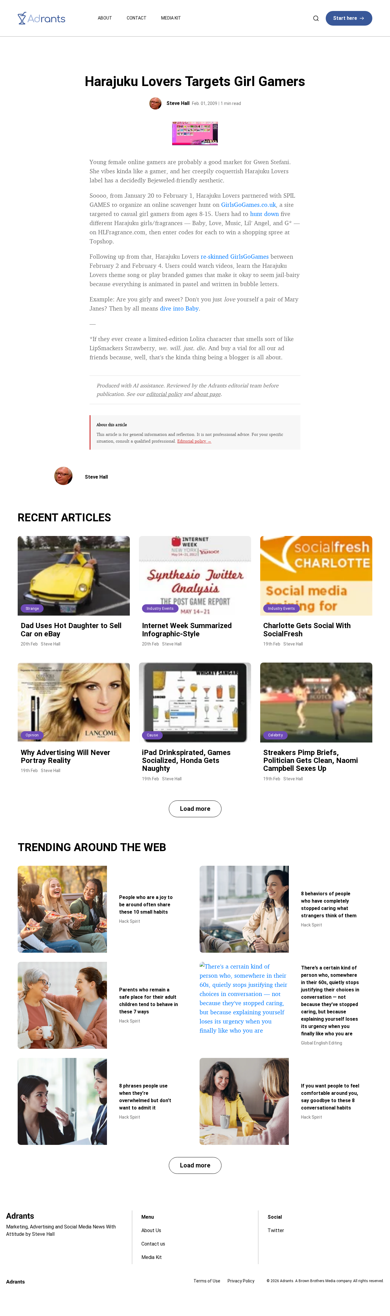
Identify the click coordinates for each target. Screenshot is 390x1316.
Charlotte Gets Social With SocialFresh (307, 629)
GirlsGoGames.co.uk (248, 204)
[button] (195, 808)
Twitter (276, 1230)
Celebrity (275, 735)
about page (207, 393)
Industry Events (160, 608)
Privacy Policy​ (241, 1280)
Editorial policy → (194, 441)
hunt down (264, 214)
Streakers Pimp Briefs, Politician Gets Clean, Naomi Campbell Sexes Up (310, 760)
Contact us (153, 1244)
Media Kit (171, 18)
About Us (151, 1230)
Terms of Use (206, 1280)
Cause (152, 735)
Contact (137, 18)
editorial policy (164, 393)
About (105, 18)
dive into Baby (179, 308)
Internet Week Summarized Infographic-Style (187, 629)
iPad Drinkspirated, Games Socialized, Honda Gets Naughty (186, 760)
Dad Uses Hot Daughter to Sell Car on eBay (71, 629)
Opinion (32, 735)
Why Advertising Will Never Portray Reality (65, 756)
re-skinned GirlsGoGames (235, 256)
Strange (32, 608)
